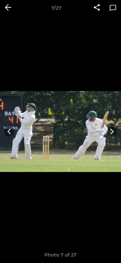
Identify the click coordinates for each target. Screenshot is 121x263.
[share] (97, 8)
